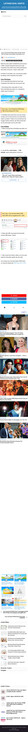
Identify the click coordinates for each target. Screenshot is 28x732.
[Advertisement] (14, 33)
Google (15, 295)
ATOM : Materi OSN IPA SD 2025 (14, 696)
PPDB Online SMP (18, 60)
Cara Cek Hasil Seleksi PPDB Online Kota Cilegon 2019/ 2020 (7, 583)
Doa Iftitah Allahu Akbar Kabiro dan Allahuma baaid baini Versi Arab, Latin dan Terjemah (17, 633)
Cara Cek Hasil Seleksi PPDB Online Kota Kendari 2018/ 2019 (7, 608)
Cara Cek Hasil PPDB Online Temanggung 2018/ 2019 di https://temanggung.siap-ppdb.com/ (15, 612)
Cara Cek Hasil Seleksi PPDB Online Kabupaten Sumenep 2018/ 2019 (19, 583)
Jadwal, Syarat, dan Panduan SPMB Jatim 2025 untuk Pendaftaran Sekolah (15, 704)
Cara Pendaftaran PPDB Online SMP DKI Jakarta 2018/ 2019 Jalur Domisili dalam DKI (7, 596)
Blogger (17, 729)
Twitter (14, 302)
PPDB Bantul (9, 60)
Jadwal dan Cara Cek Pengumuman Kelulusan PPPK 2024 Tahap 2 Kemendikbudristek (16, 712)
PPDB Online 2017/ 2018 (19, 263)
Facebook (14, 299)
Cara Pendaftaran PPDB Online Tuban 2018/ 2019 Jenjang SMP (19, 608)
